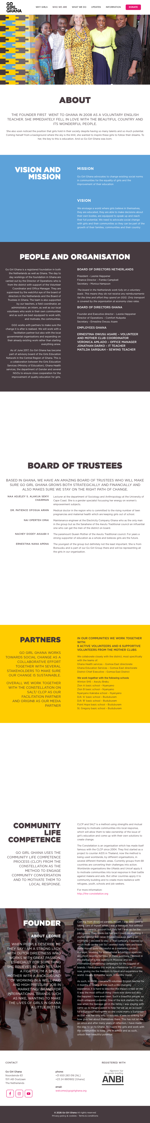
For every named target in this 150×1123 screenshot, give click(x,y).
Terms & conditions (88, 1116)
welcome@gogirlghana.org (71, 1091)
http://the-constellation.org (92, 894)
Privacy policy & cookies (64, 1116)
